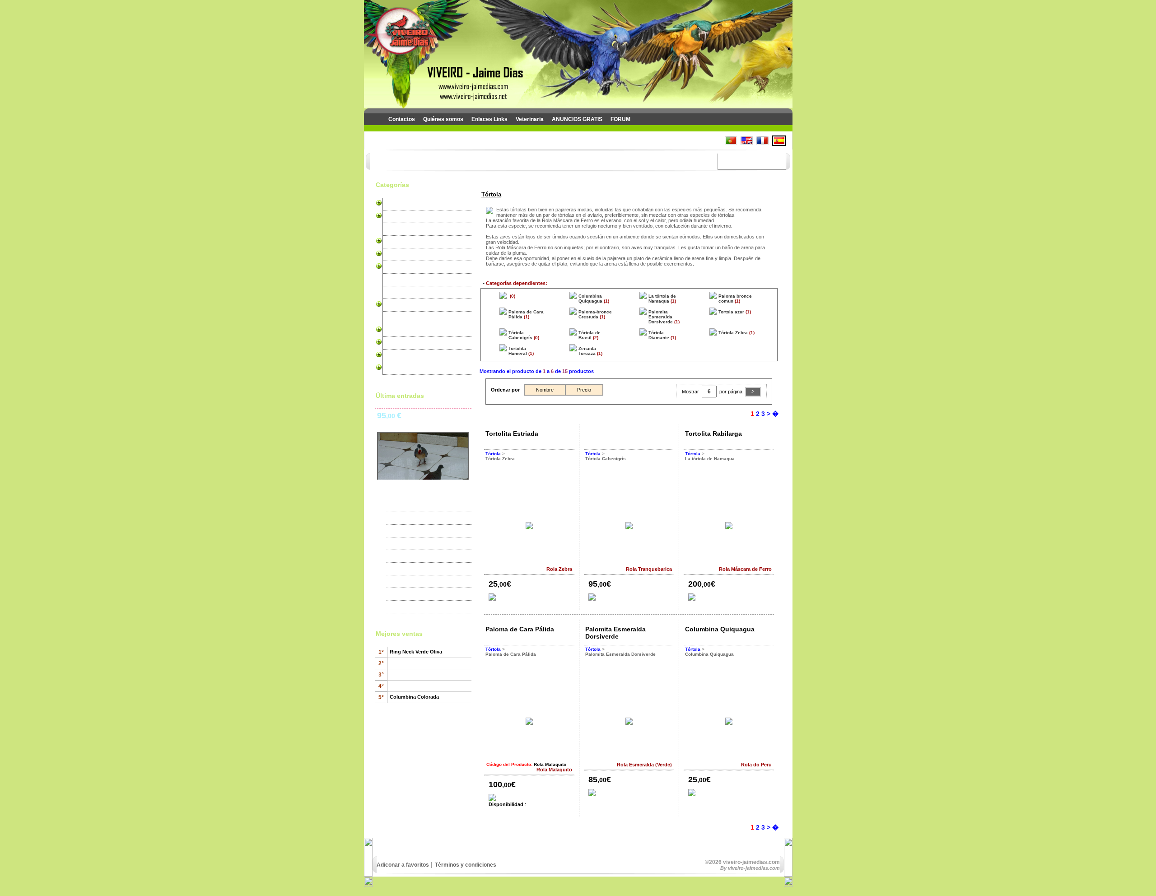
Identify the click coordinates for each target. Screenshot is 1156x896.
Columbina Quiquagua (590, 298)
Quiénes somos (443, 119)
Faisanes (396, 318)
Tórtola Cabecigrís (520, 335)
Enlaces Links (489, 119)
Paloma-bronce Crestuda (595, 314)
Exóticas (396, 229)
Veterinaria (529, 119)
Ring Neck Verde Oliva (416, 651)
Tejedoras (397, 292)
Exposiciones (409, 518)
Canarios (396, 204)
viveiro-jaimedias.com (754, 868)
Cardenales (400, 255)
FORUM (620, 119)
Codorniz (396, 330)
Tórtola (394, 305)
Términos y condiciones (465, 865)
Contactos (401, 119)
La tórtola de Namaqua (662, 298)
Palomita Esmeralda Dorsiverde (660, 316)
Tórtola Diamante (658, 335)
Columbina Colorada (414, 697)
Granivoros (399, 280)
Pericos (395, 217)
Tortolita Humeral (517, 351)
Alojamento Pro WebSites (417, 356)
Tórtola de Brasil (589, 335)
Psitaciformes (403, 242)
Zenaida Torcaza (587, 351)
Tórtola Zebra (733, 332)
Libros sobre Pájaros (411, 368)
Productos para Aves (412, 343)
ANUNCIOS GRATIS (577, 119)
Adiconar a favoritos (403, 865)
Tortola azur (731, 311)
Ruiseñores (400, 267)
